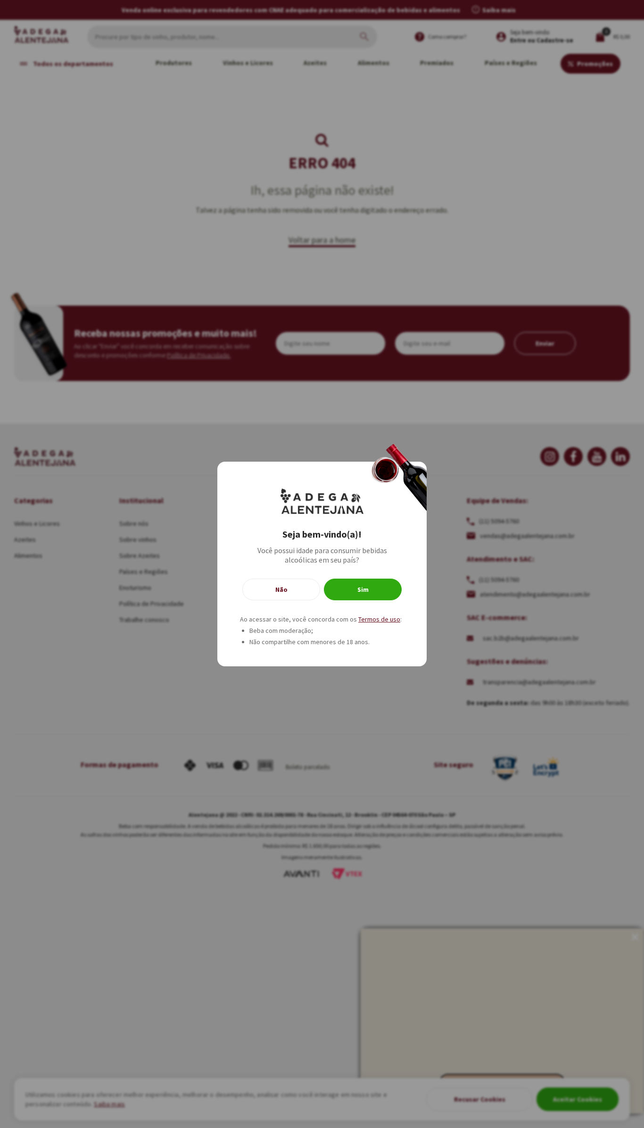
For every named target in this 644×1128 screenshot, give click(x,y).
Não (281, 589)
